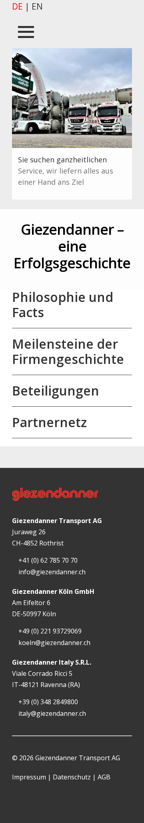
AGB (104, 777)
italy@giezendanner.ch (51, 713)
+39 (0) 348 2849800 (47, 701)
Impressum (29, 777)
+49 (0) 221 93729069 (49, 631)
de (17, 6)
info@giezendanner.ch (51, 571)
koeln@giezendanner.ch (53, 642)
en (37, 6)
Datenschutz (72, 777)
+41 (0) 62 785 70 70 (47, 560)
